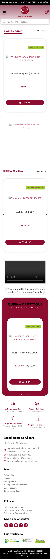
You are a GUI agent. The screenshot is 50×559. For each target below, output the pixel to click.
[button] (1, 140)
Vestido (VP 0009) (25, 212)
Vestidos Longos (25, 128)
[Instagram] (11, 525)
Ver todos (41, 30)
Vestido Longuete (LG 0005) (25, 73)
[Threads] (26, 525)
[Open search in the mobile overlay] (25, 21)
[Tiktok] (21, 525)
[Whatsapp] (6, 525)
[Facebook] (16, 525)
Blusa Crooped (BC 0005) (25, 352)
